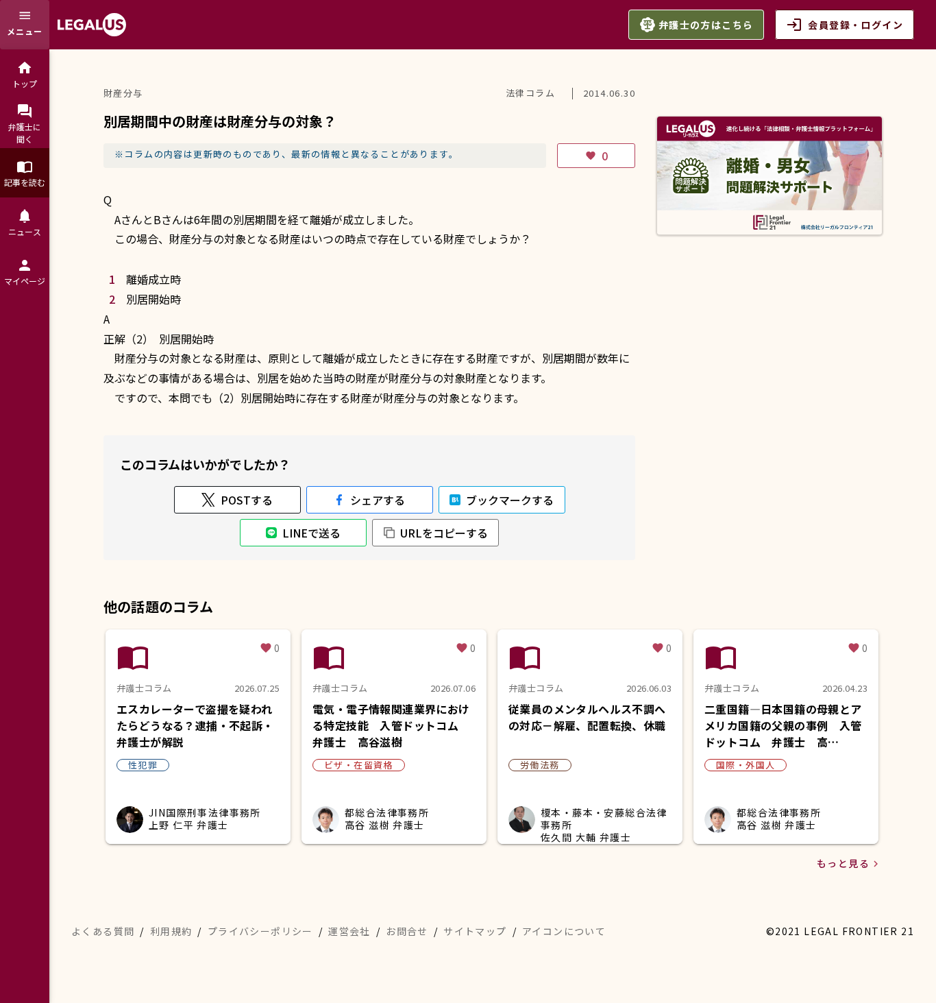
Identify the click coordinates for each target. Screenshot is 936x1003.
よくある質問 (102, 931)
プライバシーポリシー (260, 931)
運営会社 (349, 931)
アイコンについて (564, 931)
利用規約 (171, 931)
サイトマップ (474, 931)
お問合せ (407, 931)
